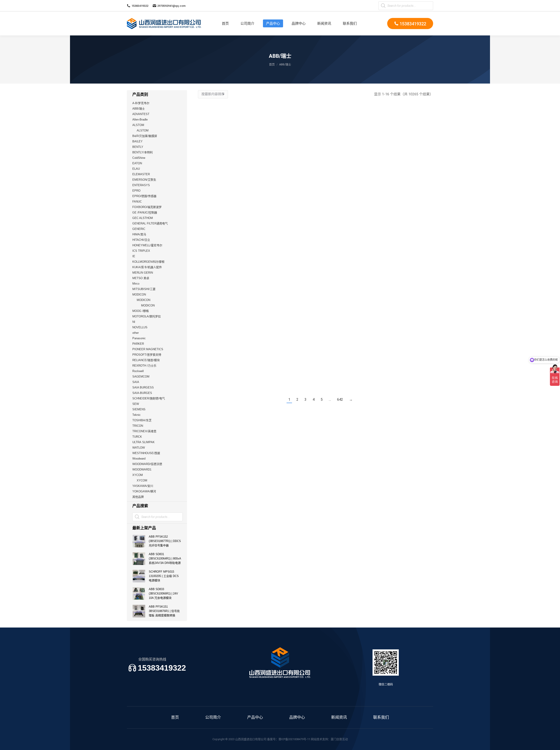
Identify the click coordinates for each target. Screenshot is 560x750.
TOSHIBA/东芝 (142, 420)
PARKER (138, 343)
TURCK (137, 436)
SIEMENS (138, 409)
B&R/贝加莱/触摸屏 (144, 136)
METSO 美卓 (140, 278)
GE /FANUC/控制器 (144, 212)
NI (133, 321)
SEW (135, 404)
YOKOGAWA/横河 (144, 491)
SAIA (135, 382)
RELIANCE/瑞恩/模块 (146, 360)
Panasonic (139, 338)
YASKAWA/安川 (142, 486)
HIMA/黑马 (139, 234)
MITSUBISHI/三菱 (144, 289)
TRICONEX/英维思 (144, 431)
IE (133, 256)
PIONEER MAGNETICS (147, 349)
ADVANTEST (140, 114)
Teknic (136, 414)
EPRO (136, 190)
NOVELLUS (139, 327)
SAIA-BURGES (142, 393)
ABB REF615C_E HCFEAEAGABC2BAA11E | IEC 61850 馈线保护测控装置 (285, 310)
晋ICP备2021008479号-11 (294, 739)
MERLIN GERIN (142, 272)
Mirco (135, 283)
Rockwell (138, 371)
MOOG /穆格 (140, 311)
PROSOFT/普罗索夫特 (146, 354)
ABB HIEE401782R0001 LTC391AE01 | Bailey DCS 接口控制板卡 (345, 381)
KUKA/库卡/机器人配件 (147, 267)
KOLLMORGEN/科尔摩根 (148, 261)
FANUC (137, 201)
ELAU (136, 168)
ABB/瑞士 (138, 108)
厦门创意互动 (339, 739)
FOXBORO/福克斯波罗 (147, 207)
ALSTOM (138, 125)
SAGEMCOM (140, 376)
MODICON (139, 294)
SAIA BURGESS (143, 387)
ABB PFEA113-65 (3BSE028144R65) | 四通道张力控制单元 (225, 310)
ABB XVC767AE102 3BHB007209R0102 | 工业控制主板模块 (225, 381)
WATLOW (138, 447)
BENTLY (137, 147)
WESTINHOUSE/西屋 (146, 453)
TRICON (137, 425)
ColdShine (138, 157)
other (135, 332)
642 (340, 399)
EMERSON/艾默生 (144, 179)
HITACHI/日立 (141, 239)
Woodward (138, 458)
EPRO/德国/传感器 (144, 196)
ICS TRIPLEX (141, 250)
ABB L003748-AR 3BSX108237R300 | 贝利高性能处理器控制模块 (285, 238)
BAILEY (137, 141)
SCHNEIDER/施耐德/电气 (148, 398)
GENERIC (138, 229)
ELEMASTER (141, 174)
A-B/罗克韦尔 (140, 103)
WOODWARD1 (141, 469)
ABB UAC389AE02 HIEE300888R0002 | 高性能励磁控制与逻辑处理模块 (285, 381)
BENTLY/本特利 (142, 152)
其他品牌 (138, 496)
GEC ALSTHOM (142, 218)
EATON (137, 163)
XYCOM (137, 475)
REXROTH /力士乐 (144, 365)
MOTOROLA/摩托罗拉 (146, 316)
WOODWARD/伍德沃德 (147, 464)
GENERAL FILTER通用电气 (150, 223)
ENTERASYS (141, 185)
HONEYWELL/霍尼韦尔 (147, 245)
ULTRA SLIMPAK (143, 442)
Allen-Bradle (140, 119)
